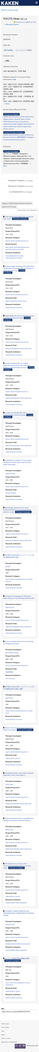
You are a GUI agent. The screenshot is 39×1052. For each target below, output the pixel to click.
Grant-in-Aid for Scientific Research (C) (17, 241)
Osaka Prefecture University (14, 258)
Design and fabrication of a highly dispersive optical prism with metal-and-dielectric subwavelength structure (16, 365)
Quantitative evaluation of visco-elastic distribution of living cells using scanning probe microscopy (17, 462)
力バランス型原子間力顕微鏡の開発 (17, 958)
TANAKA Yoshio (10, 924)
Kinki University (10, 678)
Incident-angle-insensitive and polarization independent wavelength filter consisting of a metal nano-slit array (18, 268)
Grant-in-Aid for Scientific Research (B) (17, 342)
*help (34, 22)
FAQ (2, 1031)
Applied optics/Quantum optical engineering (18, 117)
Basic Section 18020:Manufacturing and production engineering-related (16, 121)
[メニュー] (36, 2)
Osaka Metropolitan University (14, 256)
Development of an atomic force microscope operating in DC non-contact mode (17, 866)
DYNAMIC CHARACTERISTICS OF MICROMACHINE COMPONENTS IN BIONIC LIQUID (18, 913)
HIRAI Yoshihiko (10, 473)
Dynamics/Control (9, 137)
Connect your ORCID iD (24, 22)
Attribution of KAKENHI (9, 1042)
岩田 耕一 (8, 566)
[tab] (20, 180)
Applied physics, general (11, 119)
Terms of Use (5, 1038)
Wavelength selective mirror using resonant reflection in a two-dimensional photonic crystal (17, 510)
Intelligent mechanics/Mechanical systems (18, 944)
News (3, 1035)
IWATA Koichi (9, 698)
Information (5, 1024)
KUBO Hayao (9, 784)
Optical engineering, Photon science (16, 301)
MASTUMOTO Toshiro (12, 653)
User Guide (5, 1027)
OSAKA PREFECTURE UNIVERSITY (16, 903)
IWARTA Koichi (10, 607)
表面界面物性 (21, 137)
